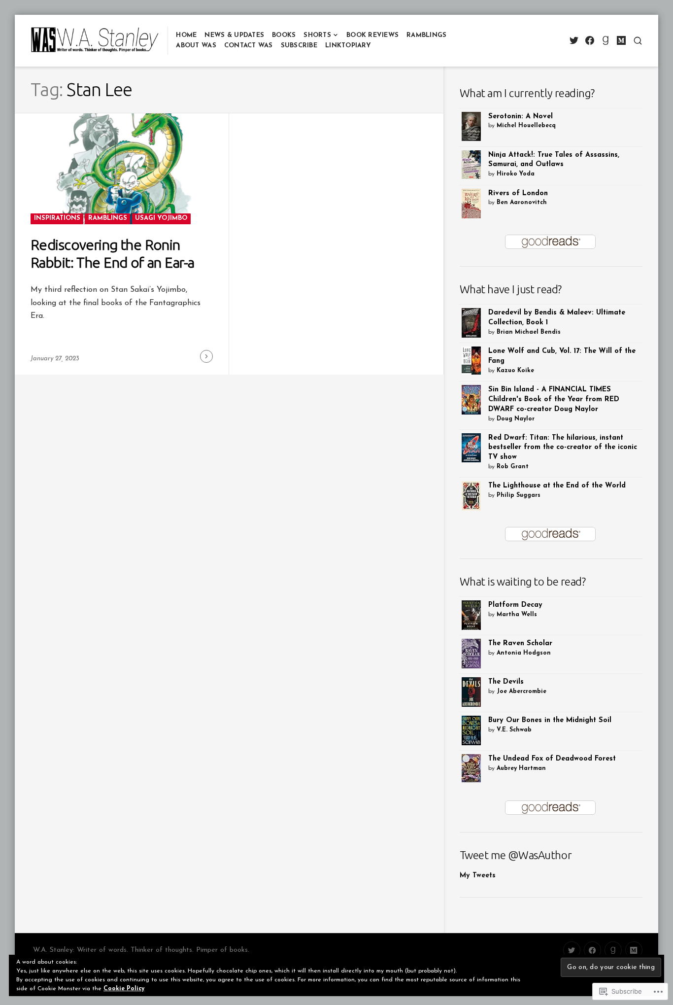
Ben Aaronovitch (522, 203)
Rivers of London (518, 193)
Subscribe (299, 45)
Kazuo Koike (515, 371)
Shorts (317, 35)
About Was (196, 45)
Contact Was (248, 45)
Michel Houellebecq (526, 126)
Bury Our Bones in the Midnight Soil (549, 720)
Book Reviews (372, 35)
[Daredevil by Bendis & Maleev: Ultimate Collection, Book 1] (471, 322)
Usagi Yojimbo (161, 218)
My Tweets (478, 875)
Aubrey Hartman (521, 768)
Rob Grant (513, 467)
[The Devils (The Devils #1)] (471, 691)
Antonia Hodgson (524, 653)
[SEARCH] (637, 40)
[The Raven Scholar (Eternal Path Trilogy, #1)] (471, 653)
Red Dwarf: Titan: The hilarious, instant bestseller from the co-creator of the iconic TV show (562, 447)
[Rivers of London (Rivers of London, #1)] (471, 204)
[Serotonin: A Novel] (471, 126)
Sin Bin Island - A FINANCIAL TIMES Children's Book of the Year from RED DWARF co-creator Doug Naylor (553, 399)
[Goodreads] (605, 41)
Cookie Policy (123, 989)
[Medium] (621, 41)
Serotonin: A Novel (520, 116)
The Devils (506, 682)
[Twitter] (574, 41)
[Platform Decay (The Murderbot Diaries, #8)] (471, 615)
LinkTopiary (348, 45)
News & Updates (234, 35)
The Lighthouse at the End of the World (557, 485)
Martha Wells (517, 615)
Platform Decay (515, 605)
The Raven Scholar (520, 643)
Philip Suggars (518, 495)
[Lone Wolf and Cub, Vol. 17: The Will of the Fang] (471, 360)
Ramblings (426, 35)
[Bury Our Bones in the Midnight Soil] (471, 730)
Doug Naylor (516, 419)
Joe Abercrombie (521, 691)
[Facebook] (589, 41)
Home (186, 35)
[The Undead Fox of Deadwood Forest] (471, 768)
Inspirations (57, 218)
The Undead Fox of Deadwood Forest (552, 758)
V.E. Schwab (514, 730)
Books (284, 35)
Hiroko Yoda (516, 174)
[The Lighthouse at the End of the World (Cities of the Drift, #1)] (471, 495)
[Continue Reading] (206, 356)
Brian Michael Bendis (529, 332)
